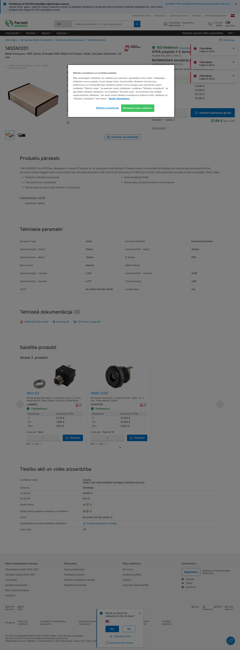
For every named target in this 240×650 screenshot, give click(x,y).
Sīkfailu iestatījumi (107, 108)
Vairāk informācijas (119, 98)
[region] (121, 91)
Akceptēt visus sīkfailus (137, 108)
